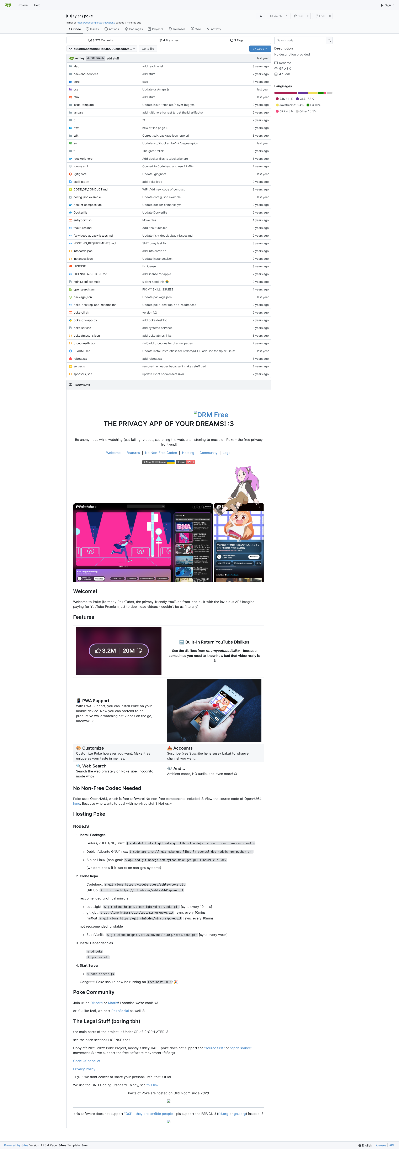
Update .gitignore (154, 174)
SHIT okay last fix (154, 243)
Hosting (188, 453)
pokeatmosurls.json (87, 335)
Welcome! (113, 453)
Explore (22, 5)
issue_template (84, 104)
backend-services (86, 74)
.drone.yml (81, 166)
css (76, 89)
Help (37, 5)
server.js (79, 366)
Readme (285, 63)
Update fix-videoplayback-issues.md (167, 235)
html (76, 97)
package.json (83, 297)
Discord (96, 1003)
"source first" (214, 1048)
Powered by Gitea (16, 1145)
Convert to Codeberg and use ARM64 (168, 166)
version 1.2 (149, 312)
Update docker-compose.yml (162, 204)
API (391, 1145)
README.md (82, 351)
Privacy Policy (84, 1069)
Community (209, 453)
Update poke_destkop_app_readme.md (169, 304)
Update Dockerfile (154, 212)
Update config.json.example (161, 197)
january (79, 112)
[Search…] (329, 40)
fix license (149, 266)
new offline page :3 (155, 128)
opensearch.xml (84, 289)
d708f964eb (95, 58)
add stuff (113, 58)
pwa (76, 128)
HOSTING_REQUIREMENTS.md (95, 243)
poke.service (82, 328)
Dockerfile (80, 212)
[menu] (365, 1145)
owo (145, 81)
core (77, 81)
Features (133, 453)
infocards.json (83, 251)
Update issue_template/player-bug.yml (168, 104)
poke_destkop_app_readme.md (95, 304)
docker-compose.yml (88, 204)
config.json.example (87, 197)
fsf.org (223, 1114)
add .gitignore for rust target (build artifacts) (172, 112)
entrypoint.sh (82, 220)
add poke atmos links (156, 335)
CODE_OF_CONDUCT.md (91, 189)
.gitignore (80, 174)
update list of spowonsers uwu (163, 374)
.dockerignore (83, 158)
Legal (227, 453)
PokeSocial (120, 1011)
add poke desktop (154, 320)
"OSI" (128, 1114)
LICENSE (80, 266)
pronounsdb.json (85, 343)
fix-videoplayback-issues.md (93, 235)
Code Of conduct (86, 1061)
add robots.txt (152, 358)
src (76, 143)
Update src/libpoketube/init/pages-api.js (170, 143)
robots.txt (80, 358)
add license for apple (156, 274)
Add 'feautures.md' (155, 228)
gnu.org (240, 1114)
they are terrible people (155, 1114)
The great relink (153, 151)
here (76, 803)
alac (76, 66)
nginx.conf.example (87, 281)
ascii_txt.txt (81, 181)
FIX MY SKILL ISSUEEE (157, 289)
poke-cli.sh (81, 312)
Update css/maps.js (155, 89)
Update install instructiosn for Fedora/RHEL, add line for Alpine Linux (188, 351)
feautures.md (83, 228)
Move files (149, 220)
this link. (153, 1085)
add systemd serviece (157, 328)
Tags (239, 40)
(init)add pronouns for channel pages (167, 343)
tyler (77, 16)
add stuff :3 (150, 74)
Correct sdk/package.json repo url (165, 135)
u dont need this (153, 281)
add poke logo (152, 181)
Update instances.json (157, 258)
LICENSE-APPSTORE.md (90, 274)
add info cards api (154, 251)
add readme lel (152, 66)
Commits (103, 40)
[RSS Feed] (260, 16)
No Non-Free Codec (161, 453)
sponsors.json (83, 374)
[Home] (8, 5)
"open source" (241, 1048)
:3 (143, 120)
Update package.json (157, 297)
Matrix (113, 1003)
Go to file (148, 48)
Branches (171, 40)
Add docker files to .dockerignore (165, 158)
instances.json (83, 258)
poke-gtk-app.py (85, 320)
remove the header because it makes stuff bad (174, 366)
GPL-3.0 (285, 68)
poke (88, 16)
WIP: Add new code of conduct (163, 189)
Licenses (380, 1145)
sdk (76, 135)
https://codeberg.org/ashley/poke (96, 22)
